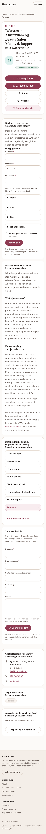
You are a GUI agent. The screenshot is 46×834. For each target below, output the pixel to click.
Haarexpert (9, 4)
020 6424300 (16, 676)
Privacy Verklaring (9, 809)
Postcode (9, 163)
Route (31, 94)
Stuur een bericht (24, 108)
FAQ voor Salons (8, 791)
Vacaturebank (7, 795)
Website (31, 101)
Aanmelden (14, 242)
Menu (40, 4)
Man (12, 207)
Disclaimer (6, 805)
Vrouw (13, 197)
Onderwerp (9, 585)
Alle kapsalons (12, 772)
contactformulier (13, 426)
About (4, 784)
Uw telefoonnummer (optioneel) (18, 573)
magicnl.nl (14, 681)
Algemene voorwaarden (11, 813)
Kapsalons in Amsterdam (23, 729)
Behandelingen (17, 226)
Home (4, 14)
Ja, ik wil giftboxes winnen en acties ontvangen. (23, 235)
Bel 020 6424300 (25, 86)
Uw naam (9, 152)
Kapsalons (13, 14)
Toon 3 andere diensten (17, 518)
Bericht (8, 597)
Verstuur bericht (20, 627)
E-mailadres (10, 175)
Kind (12, 217)
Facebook (11, 701)
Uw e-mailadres (12, 561)
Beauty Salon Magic (27, 14)
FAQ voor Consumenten (11, 788)
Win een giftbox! (24, 78)
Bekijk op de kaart (18, 671)
